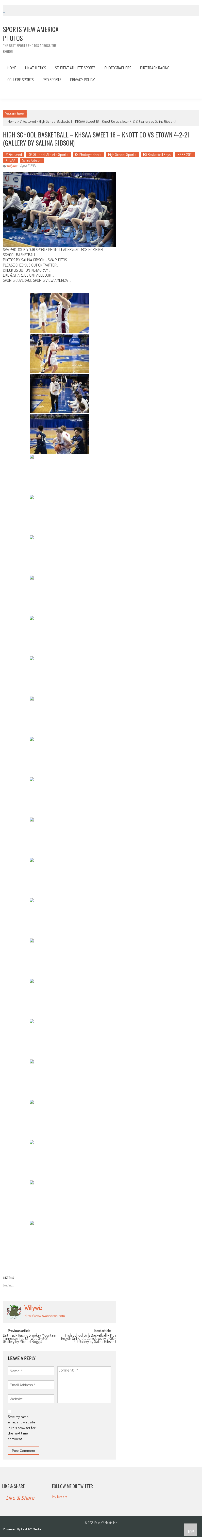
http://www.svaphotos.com (44, 1315)
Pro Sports (52, 79)
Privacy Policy (82, 79)
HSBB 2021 (185, 154)
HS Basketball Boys (157, 154)
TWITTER (49, 265)
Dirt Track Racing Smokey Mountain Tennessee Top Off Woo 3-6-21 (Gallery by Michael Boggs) (29, 1338)
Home (11, 67)
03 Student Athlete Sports (48, 154)
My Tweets (59, 1496)
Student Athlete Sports (75, 67)
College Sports (20, 79)
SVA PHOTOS (57, 259)
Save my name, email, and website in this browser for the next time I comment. (21, 1427)
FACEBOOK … (44, 275)
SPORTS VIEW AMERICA (50, 280)
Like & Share (13, 1486)
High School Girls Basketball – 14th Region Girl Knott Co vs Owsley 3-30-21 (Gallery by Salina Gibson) (88, 1338)
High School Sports (122, 154)
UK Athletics (35, 67)
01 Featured (27, 121)
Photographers (117, 67)
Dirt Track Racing (154, 67)
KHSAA (10, 160)
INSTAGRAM (39, 270)
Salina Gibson (32, 160)
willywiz (12, 166)
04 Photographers (88, 154)
